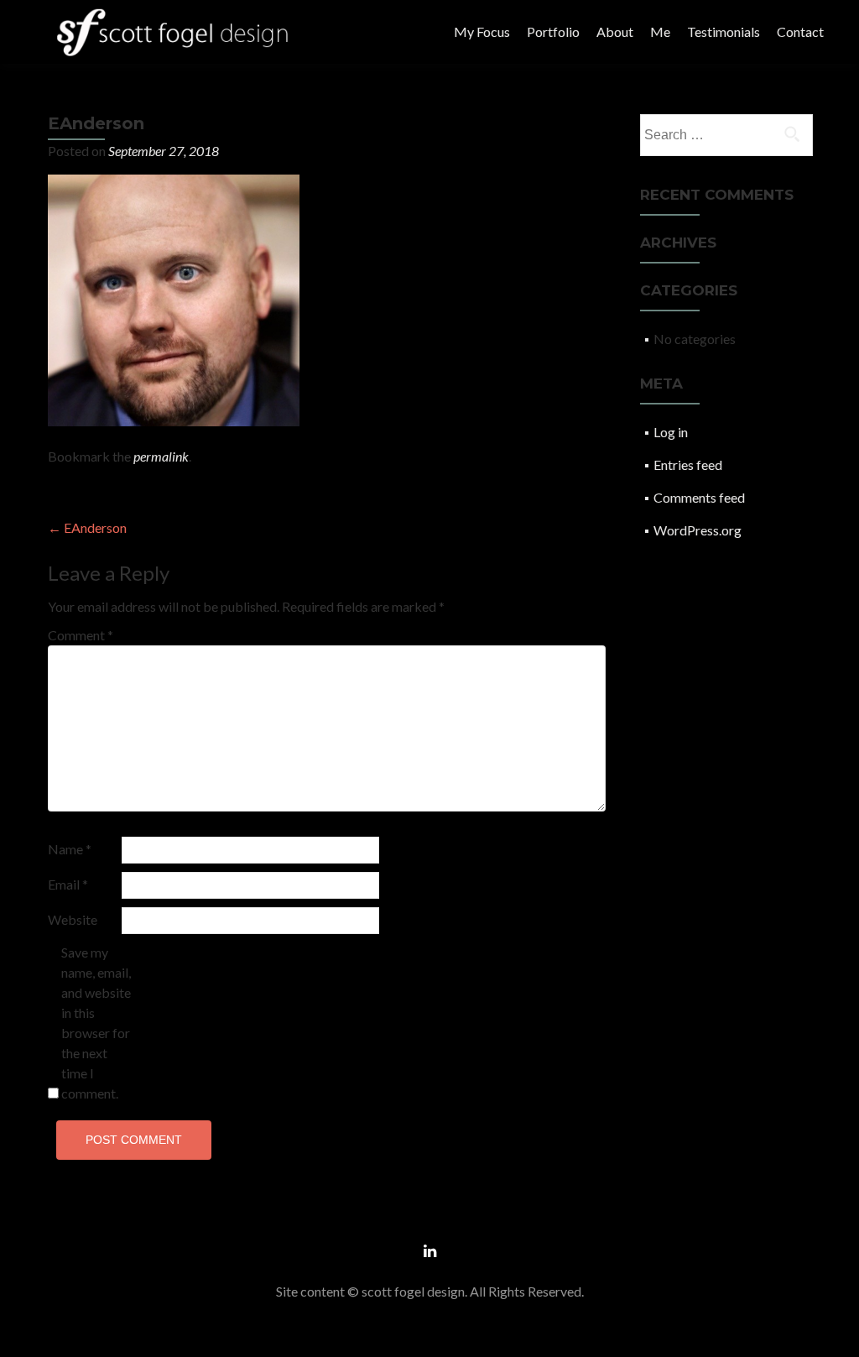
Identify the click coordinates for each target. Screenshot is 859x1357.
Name (69, 849)
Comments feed (699, 497)
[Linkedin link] (430, 1249)
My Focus (482, 31)
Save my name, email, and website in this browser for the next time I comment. (96, 1022)
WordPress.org (697, 530)
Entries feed (687, 464)
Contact (800, 31)
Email (68, 884)
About (614, 31)
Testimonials (723, 31)
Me (660, 31)
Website (72, 919)
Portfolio (553, 31)
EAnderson (87, 527)
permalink (161, 456)
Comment (80, 635)
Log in (670, 432)
